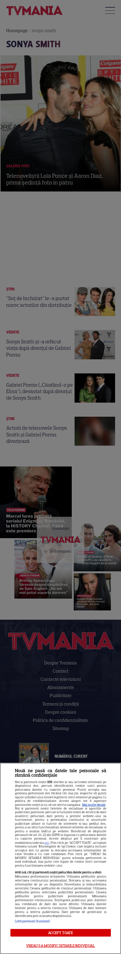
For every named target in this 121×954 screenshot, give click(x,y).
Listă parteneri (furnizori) (32, 921)
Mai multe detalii (94, 805)
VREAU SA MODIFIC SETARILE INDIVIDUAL (60, 946)
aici (47, 843)
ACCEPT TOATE (60, 933)
